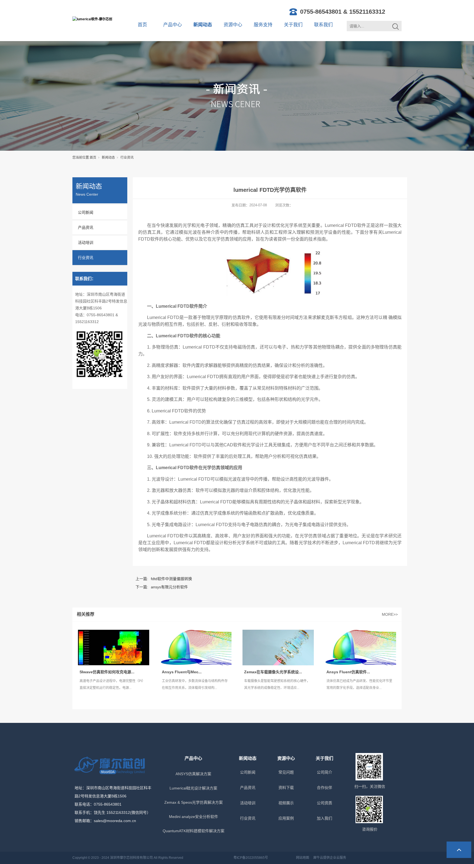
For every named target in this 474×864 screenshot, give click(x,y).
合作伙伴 (324, 787)
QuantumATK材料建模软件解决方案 (193, 831)
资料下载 (286, 787)
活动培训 (85, 242)
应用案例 (286, 818)
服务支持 (263, 24)
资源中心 (233, 24)
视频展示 (286, 803)
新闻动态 (202, 24)
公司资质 (324, 803)
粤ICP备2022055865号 (250, 858)
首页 (142, 24)
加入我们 (324, 818)
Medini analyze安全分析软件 (193, 816)
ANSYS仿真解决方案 (193, 774)
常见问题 (286, 772)
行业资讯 (127, 157)
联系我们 (323, 24)
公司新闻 (85, 212)
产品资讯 (85, 227)
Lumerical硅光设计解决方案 (193, 788)
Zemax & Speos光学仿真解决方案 (193, 802)
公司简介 (324, 772)
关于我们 (293, 24)
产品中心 (172, 24)
